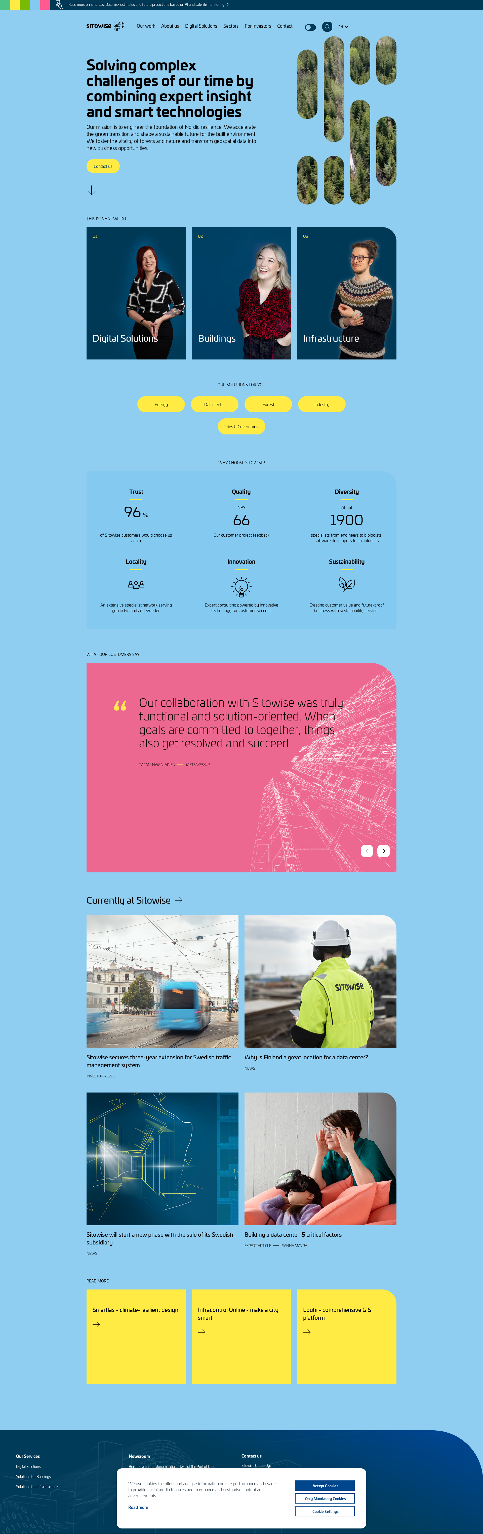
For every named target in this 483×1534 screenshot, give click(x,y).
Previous (367, 851)
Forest (268, 404)
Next (383, 851)
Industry (321, 404)
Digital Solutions (201, 26)
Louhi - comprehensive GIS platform (337, 1313)
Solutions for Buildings (33, 1476)
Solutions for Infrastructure (37, 1486)
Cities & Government (241, 426)
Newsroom (139, 1456)
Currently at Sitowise (129, 900)
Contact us (103, 166)
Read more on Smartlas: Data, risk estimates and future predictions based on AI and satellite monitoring (146, 4)
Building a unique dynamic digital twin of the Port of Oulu (172, 1466)
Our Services (28, 1456)
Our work (146, 26)
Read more (138, 1507)
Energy (161, 404)
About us (170, 26)
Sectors (231, 26)
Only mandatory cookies (325, 1498)
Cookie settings (325, 1511)
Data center (214, 404)
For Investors (258, 26)
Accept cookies (325, 1485)
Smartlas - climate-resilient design (135, 1309)
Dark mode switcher (310, 27)
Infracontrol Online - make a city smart (238, 1313)
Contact (285, 26)
